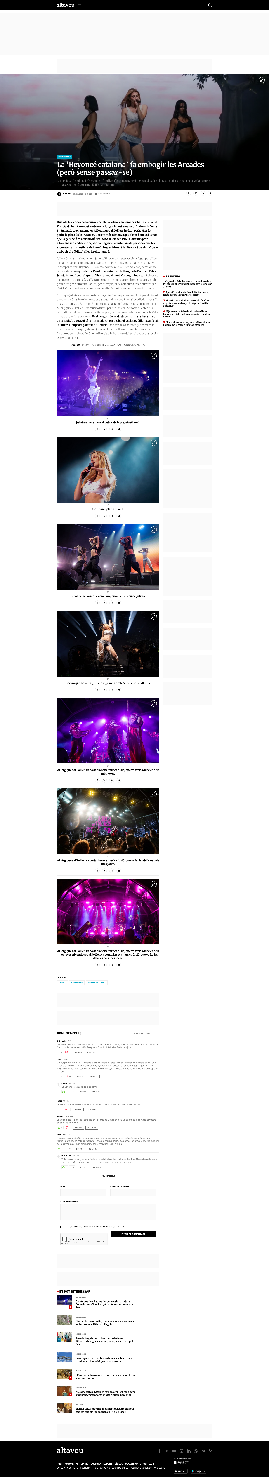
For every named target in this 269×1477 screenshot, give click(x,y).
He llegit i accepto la (95, 1227)
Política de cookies (141, 1468)
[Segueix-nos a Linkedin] (189, 1451)
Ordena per (138, 1033)
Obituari (148, 1463)
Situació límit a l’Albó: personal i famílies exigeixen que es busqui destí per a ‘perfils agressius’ (186, 303)
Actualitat (71, 1463)
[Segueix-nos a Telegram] (203, 1451)
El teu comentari (69, 1201)
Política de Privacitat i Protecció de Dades (105, 1227)
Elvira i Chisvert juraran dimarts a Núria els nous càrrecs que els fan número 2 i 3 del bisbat (105, 1410)
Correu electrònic (120, 1186)
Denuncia (91, 1052)
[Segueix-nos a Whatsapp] (196, 1451)
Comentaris (104, 194)
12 (70, 1149)
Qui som (61, 1468)
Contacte (72, 1468)
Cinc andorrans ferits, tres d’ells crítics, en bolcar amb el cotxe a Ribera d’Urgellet (105, 1323)
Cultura (96, 1463)
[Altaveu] (65, 5)
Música (62, 983)
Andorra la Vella (97, 983)
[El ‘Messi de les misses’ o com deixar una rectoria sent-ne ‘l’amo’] (64, 1374)
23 (70, 1076)
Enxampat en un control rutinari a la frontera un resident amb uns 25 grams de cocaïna (105, 1360)
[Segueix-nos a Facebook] (159, 1451)
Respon (78, 1052)
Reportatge (64, 157)
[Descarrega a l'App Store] (181, 1471)
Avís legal (159, 1468)
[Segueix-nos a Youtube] (174, 1451)
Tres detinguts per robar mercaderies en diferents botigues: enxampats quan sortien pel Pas (104, 1341)
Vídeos (119, 1463)
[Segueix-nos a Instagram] (181, 1451)
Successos (81, 1297)
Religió (79, 1405)
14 (61, 1149)
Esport (107, 1463)
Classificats (133, 1463)
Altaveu (67, 194)
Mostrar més (108, 1176)
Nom (62, 1186)
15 (61, 1076)
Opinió (84, 1463)
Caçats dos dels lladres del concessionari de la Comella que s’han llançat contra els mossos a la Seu (104, 1304)
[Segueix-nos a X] (167, 1451)
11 (61, 1128)
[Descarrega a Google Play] (198, 1471)
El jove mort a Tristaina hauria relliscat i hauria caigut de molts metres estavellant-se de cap (186, 314)
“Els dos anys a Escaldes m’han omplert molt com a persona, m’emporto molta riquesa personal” (105, 1393)
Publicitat (86, 1468)
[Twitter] (196, 193)
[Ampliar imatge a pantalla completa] (262, 80)
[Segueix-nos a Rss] (210, 1451)
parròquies (77, 983)
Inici (59, 1463)
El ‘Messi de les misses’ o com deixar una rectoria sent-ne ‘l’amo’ (105, 1377)
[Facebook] (188, 193)
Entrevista (81, 1388)
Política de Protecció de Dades (111, 1468)
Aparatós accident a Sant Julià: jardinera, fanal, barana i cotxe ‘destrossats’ (186, 293)
